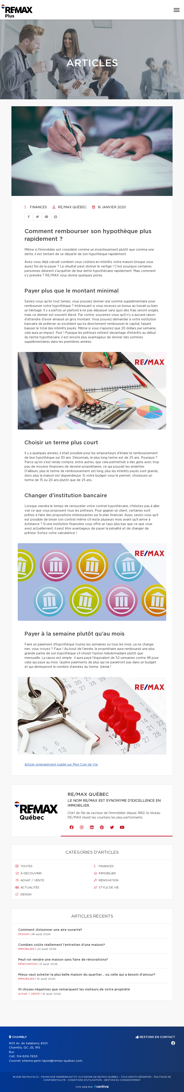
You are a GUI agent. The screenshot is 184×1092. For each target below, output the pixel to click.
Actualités (29, 887)
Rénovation (108, 880)
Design (25, 894)
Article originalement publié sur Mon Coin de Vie (61, 764)
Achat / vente (32, 880)
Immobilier (107, 873)
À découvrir (31, 873)
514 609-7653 (27, 1056)
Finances (38, 207)
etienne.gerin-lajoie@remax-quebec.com (52, 1060)
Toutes (26, 866)
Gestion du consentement (122, 1080)
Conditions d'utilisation (85, 1080)
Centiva (101, 1086)
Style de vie (108, 887)
